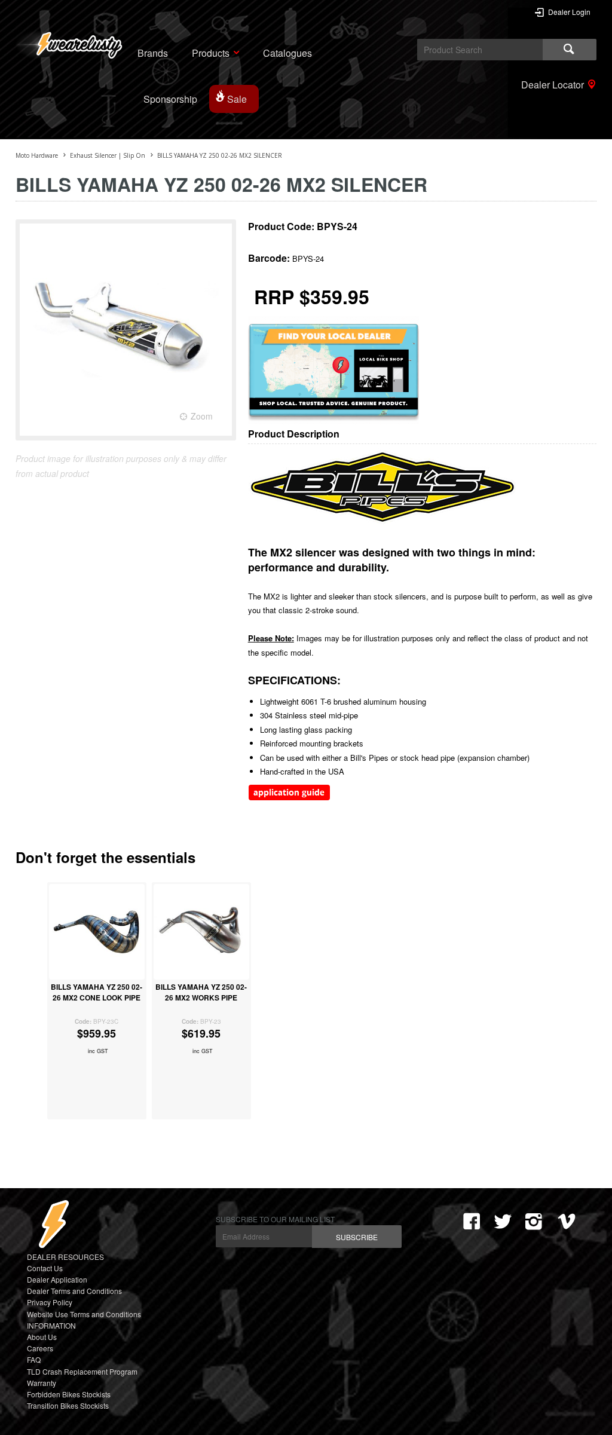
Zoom (202, 416)
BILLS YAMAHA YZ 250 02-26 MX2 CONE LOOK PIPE (96, 992)
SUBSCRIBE (357, 1237)
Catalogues (287, 53)
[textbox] (480, 49)
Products (211, 53)
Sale (237, 99)
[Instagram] (533, 1221)
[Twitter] (502, 1221)
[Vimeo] (569, 1221)
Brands (152, 53)
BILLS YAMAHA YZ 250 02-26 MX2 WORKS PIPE (201, 992)
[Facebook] (471, 1221)
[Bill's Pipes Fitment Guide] (289, 797)
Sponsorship (170, 99)
